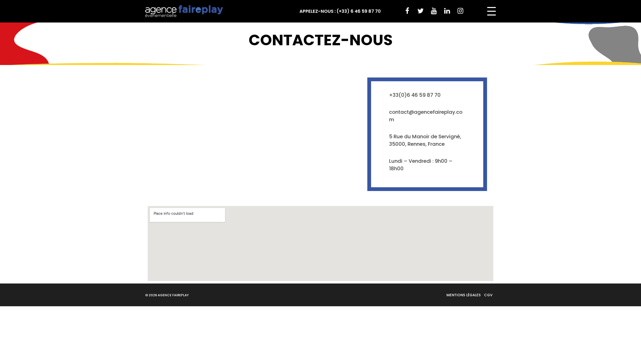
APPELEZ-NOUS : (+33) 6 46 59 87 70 (340, 11)
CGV (488, 295)
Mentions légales (463, 295)
